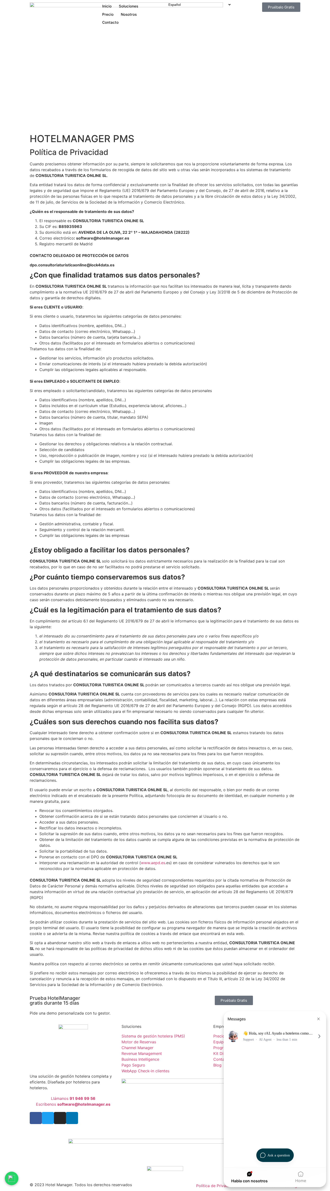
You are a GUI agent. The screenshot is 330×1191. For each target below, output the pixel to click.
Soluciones (128, 6)
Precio (108, 14)
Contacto (110, 22)
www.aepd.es (153, 862)
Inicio (107, 6)
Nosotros (129, 14)
